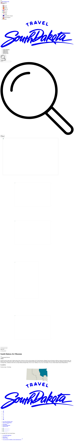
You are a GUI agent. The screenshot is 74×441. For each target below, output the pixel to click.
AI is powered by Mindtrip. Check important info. (12, 439)
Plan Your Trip (5, 53)
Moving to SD (5, 426)
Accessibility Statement (7, 435)
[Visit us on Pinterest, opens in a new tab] (3, 414)
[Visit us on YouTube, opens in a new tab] (3, 419)
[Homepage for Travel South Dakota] (37, 47)
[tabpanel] (37, 361)
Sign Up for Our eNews (7, 422)
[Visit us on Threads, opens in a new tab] (3, 416)
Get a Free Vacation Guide (7, 421)
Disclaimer (5, 436)
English (3, 3)
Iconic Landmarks (6, 49)
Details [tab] (2, 358)
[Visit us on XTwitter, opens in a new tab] (3, 417)
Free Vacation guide (5, 1)
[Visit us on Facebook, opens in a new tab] (3, 411)
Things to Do (5, 50)
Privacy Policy (5, 437)
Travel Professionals (6, 425)
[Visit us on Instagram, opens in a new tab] (3, 413)
